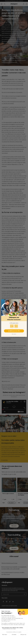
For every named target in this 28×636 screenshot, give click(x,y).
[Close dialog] (26, 300)
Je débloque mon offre (14, 331)
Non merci (14, 334)
